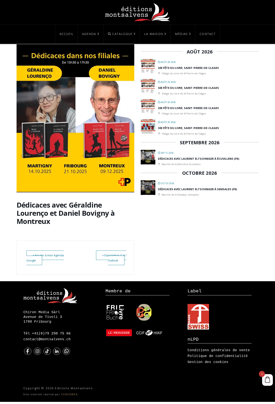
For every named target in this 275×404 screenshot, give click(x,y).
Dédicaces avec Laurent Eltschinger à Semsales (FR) (197, 189)
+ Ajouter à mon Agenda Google (45, 257)
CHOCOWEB (69, 394)
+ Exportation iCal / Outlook (114, 257)
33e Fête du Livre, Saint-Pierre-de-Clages (188, 68)
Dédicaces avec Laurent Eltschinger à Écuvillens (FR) (198, 159)
